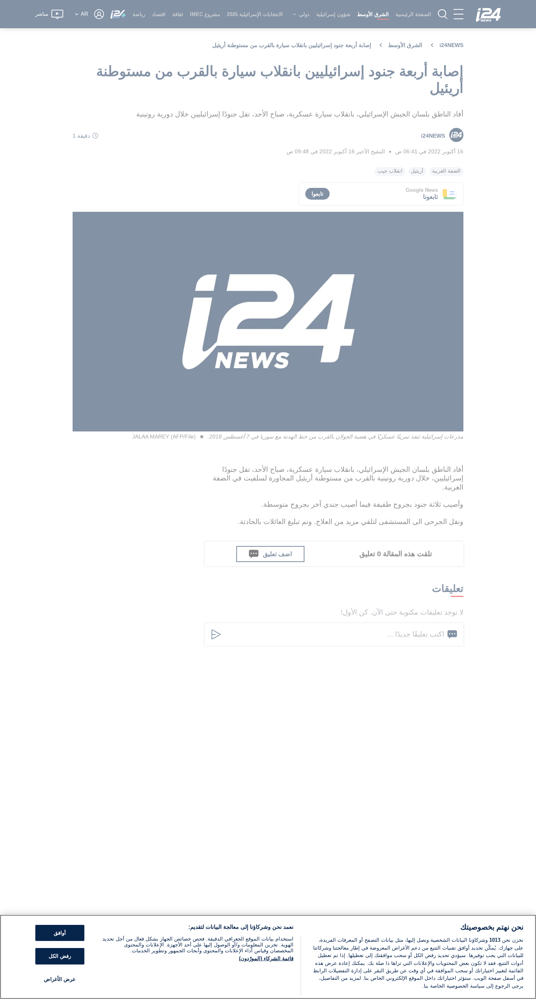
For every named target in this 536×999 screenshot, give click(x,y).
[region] (268, 957)
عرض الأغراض (60, 979)
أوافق (60, 933)
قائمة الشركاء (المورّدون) (266, 958)
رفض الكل (60, 956)
